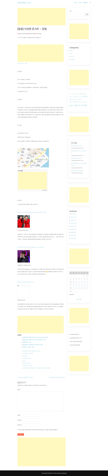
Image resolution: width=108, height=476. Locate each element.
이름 (18, 415)
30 (87, 288)
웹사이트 (19, 425)
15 (84, 282)
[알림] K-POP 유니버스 (77, 158)
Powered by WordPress (47, 473)
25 (73, 288)
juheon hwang (32, 33)
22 (84, 285)
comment (39, 33)
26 (76, 288)
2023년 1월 (73, 220)
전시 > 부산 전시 (83, 102)
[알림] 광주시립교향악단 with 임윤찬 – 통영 (33, 344)
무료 (81, 93)
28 (81, 288)
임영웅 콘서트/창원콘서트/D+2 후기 (25, 282)
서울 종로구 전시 (72, 99)
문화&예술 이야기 (24, 3)
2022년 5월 (73, 238)
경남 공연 (25, 356)
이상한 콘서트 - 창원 (27, 365)
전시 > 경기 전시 (79, 99)
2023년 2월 (73, 217)
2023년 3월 (73, 214)
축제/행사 (85, 2)
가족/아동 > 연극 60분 (28, 353)
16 (87, 282)
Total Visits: (73, 345)
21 (81, 285)
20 (79, 285)
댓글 (18, 389)
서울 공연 (80, 96)
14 (81, 282)
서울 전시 (85, 96)
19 (76, 285)
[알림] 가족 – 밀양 (27, 342)
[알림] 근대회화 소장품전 (77, 170)
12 (76, 282)
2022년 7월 (73, 235)
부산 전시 (70, 96)
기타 (71, 53)
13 (79, 282)
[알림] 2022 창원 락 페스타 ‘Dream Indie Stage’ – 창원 (35, 337)
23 (87, 285)
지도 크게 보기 (44, 190)
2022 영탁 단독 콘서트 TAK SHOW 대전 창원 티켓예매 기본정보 (31, 212)
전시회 (75, 2)
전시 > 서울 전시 (75, 105)
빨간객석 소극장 (26, 363)
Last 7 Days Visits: (74, 341)
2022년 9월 (73, 229)
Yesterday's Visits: (74, 338)
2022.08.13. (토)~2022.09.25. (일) (31, 351)
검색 (70, 11)
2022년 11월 (73, 226)
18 (73, 285)
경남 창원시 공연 (27, 358)
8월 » (80, 299)
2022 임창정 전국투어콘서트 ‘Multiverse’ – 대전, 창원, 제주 (30, 247)
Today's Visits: (73, 334)
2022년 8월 (73, 232)
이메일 (19, 420)
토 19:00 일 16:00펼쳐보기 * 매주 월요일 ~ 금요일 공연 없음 (36, 368)
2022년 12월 (73, 223)
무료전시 (84, 93)
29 (84, 288)
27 (79, 288)
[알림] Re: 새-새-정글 (77, 146)
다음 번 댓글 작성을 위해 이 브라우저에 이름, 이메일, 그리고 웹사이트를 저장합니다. (38, 429)
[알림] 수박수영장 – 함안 (28, 347)
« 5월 (77, 299)
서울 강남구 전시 (75, 96)
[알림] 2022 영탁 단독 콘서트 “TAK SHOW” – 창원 (34, 339)
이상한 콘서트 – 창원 (22, 63)
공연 (80, 2)
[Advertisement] (41, 16)
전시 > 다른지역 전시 (74, 102)
